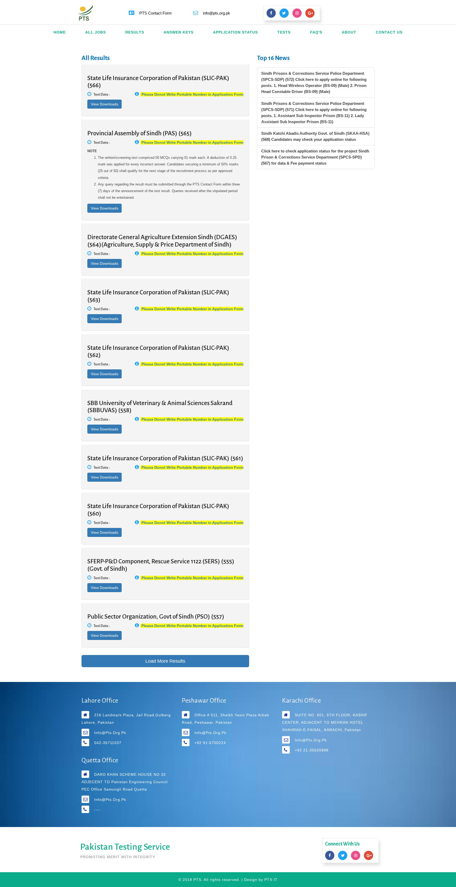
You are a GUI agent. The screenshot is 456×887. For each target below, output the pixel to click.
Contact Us (389, 32)
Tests (284, 32)
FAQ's (316, 32)
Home (60, 32)
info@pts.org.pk (110, 733)
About (349, 32)
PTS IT (271, 879)
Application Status (235, 32)
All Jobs (95, 32)
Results (134, 32)
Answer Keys (178, 32)
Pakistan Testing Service (125, 847)
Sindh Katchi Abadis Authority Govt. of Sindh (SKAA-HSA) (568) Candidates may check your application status (315, 136)
